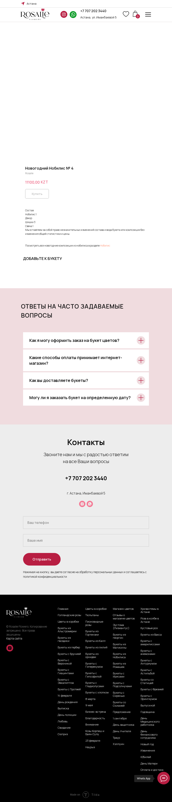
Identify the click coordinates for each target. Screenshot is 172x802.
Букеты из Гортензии (92, 633)
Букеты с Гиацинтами (66, 671)
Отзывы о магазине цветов (124, 617)
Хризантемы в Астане (150, 610)
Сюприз (63, 734)
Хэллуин (118, 744)
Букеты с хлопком (97, 692)
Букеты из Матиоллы (119, 646)
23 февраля (92, 740)
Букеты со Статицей (147, 681)
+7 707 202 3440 (93, 11)
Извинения (148, 750)
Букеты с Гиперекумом (94, 665)
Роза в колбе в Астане (150, 620)
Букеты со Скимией (119, 704)
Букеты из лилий (96, 647)
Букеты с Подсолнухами (122, 684)
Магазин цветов (123, 609)
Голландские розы (69, 615)
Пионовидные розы (94, 623)
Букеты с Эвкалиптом (66, 681)
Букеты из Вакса (151, 634)
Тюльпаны (92, 615)
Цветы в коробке (68, 621)
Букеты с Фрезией (152, 689)
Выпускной (148, 705)
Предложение (121, 712)
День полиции (67, 715)
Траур (116, 738)
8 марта (90, 699)
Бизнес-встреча (95, 712)
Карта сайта (14, 638)
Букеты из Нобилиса (119, 655)
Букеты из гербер (69, 647)
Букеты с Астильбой (148, 671)
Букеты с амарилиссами (150, 642)
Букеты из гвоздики (64, 639)
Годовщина (148, 712)
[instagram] (82, 504)
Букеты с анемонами (148, 652)
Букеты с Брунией (69, 654)
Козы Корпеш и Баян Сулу (94, 732)
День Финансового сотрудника (149, 735)
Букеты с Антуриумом (149, 662)
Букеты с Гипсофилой (93, 675)
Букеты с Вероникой (65, 662)
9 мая (89, 705)
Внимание (92, 724)
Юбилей (146, 757)
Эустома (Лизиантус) (121, 626)
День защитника (123, 725)
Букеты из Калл (95, 641)
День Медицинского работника (150, 722)
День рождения (68, 702)
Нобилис (105, 245)
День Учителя (122, 731)
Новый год (147, 744)
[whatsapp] (90, 504)
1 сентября (120, 718)
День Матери (149, 763)
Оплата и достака (152, 770)
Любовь (63, 721)
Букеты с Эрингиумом (149, 697)
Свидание (64, 727)
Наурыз (90, 747)
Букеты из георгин (119, 636)
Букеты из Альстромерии (67, 630)
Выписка (63, 708)
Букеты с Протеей (69, 689)
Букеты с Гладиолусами (94, 684)
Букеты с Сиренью (119, 694)
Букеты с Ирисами (118, 675)
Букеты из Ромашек (119, 665)
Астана (31, 3)
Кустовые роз (149, 628)
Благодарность (95, 718)
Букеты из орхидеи (91, 655)
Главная (63, 609)
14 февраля (65, 695)
